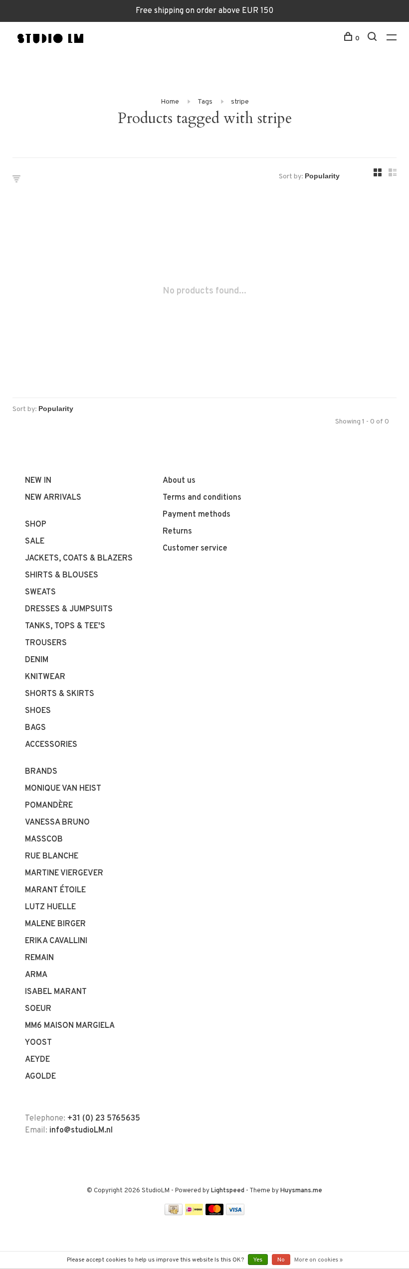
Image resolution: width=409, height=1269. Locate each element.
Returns (177, 532)
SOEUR (38, 1009)
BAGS (35, 728)
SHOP (35, 525)
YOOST (38, 1043)
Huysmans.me (301, 1191)
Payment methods (196, 515)
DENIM (36, 660)
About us (179, 481)
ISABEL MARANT (56, 992)
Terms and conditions (202, 498)
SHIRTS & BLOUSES (61, 575)
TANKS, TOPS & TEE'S (65, 626)
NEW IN (38, 481)
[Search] (373, 38)
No (281, 1260)
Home (170, 102)
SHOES (38, 711)
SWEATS (40, 592)
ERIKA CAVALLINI (56, 941)
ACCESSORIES (51, 745)
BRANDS (41, 772)
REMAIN (39, 958)
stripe (240, 102)
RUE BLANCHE (51, 856)
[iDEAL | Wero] (194, 1213)
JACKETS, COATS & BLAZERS (79, 559)
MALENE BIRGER (55, 924)
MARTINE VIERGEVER (64, 873)
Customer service (195, 549)
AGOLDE (40, 1077)
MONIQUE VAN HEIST (63, 789)
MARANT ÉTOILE (55, 890)
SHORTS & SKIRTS (59, 694)
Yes (257, 1260)
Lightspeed (227, 1191)
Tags (205, 102)
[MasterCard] (214, 1213)
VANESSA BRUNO (57, 823)
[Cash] (174, 1213)
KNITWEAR (45, 677)
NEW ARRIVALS (53, 498)
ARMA (36, 975)
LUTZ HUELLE (50, 907)
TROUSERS (46, 643)
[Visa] (235, 1213)
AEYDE (37, 1060)
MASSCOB (44, 840)
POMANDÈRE (49, 806)
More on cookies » (318, 1260)
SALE (34, 542)
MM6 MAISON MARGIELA (70, 1026)
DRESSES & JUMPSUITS (69, 609)
